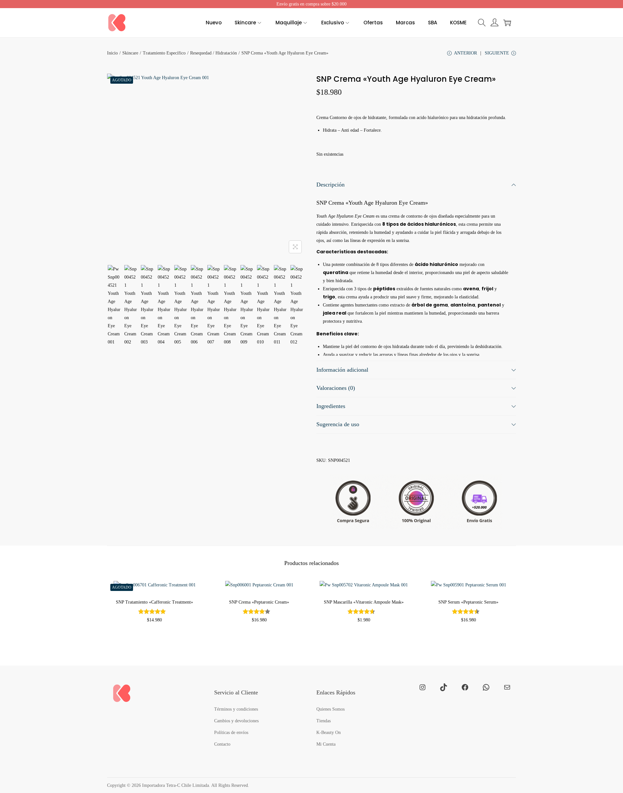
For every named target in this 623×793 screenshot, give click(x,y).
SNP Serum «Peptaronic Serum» (468, 602)
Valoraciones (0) (335, 388)
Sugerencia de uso (337, 424)
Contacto (222, 744)
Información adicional (342, 369)
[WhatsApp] (486, 687)
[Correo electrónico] (507, 687)
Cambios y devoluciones (236, 720)
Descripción (330, 184)
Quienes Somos (330, 709)
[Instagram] (422, 687)
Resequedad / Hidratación (213, 53)
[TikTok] (443, 687)
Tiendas (323, 720)
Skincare (130, 53)
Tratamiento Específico (164, 53)
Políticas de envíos (231, 732)
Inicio (112, 53)
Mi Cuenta (326, 744)
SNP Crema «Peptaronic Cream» (259, 602)
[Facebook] (465, 687)
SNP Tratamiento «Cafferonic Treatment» (154, 602)
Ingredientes (330, 406)
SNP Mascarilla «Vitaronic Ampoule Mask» (364, 602)
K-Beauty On (328, 732)
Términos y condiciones (236, 709)
